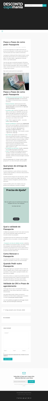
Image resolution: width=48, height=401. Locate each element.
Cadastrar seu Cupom (21, 394)
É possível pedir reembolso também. (15, 297)
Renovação (19, 310)
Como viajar (18, 47)
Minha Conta (28, 394)
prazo (15, 310)
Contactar (16, 219)
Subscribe (31, 381)
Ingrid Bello (24, 47)
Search (44, 5)
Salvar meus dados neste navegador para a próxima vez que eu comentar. (16, 355)
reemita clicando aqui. (13, 121)
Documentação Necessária (13, 98)
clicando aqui (10, 159)
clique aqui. (15, 131)
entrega (6, 310)
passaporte (11, 310)
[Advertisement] (24, 19)
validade (23, 310)
